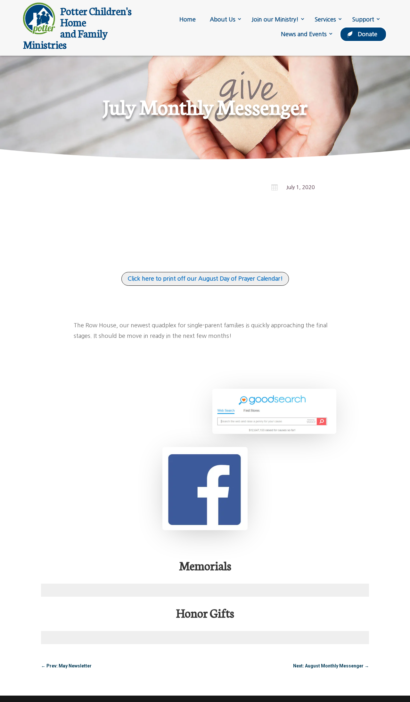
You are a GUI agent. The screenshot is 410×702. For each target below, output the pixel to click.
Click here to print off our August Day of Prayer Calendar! (205, 279)
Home (187, 19)
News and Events (304, 34)
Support (363, 19)
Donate (367, 34)
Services (325, 19)
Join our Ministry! (275, 19)
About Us (222, 19)
